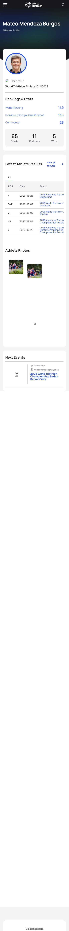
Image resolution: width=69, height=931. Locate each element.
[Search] (63, 5)
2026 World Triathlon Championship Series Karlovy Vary (44, 376)
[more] (16, 274)
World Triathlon (33, 5)
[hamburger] (5, 4)
